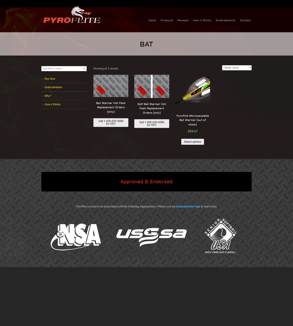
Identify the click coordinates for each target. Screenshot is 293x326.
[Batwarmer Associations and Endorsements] (146, 259)
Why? (48, 96)
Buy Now (50, 78)
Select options (192, 141)
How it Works (53, 104)
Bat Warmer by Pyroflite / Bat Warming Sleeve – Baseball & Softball (71, 14)
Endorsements (53, 87)
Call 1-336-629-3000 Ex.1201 (111, 122)
